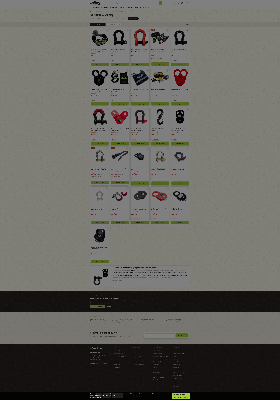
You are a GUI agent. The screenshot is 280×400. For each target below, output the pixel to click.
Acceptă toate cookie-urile (180, 394)
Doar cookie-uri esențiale (181, 397)
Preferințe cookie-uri (95, 397)
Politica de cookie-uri (111, 395)
